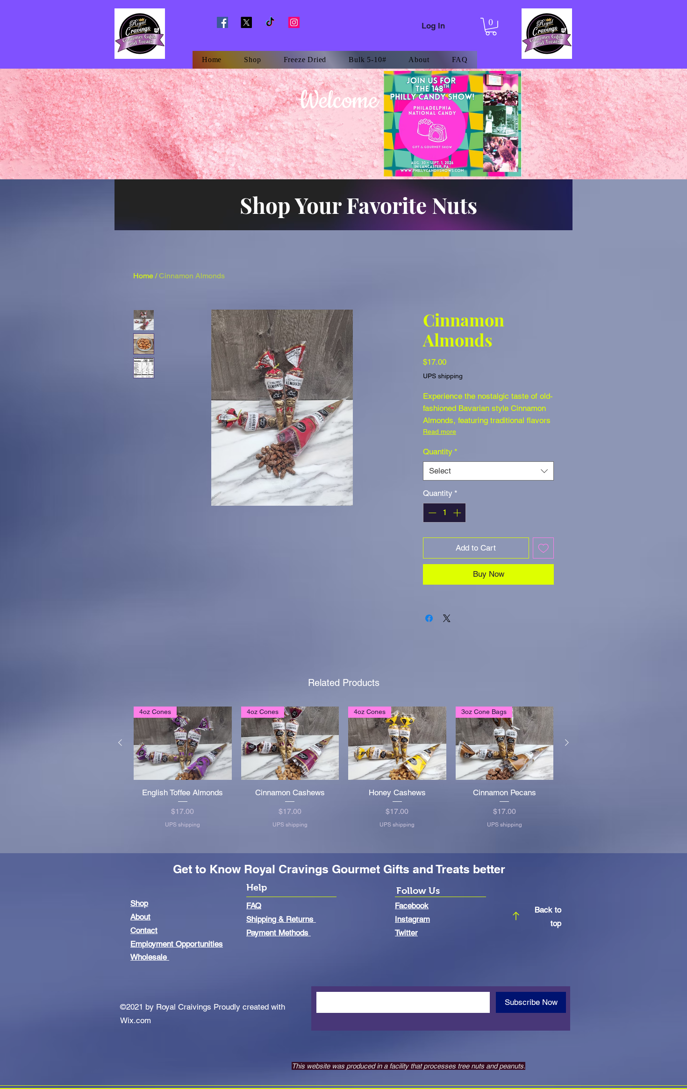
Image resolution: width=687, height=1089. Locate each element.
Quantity (440, 451)
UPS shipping (443, 376)
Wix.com (135, 1020)
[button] (490, 26)
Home (143, 275)
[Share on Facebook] (429, 618)
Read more (439, 431)
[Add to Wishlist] (543, 548)
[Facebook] (222, 22)
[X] (246, 22)
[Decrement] (431, 512)
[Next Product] (566, 742)
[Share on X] (446, 618)
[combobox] (488, 471)
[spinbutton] (444, 512)
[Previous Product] (120, 742)
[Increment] (458, 512)
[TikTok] (270, 22)
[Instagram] (294, 22)
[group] (343, 773)
